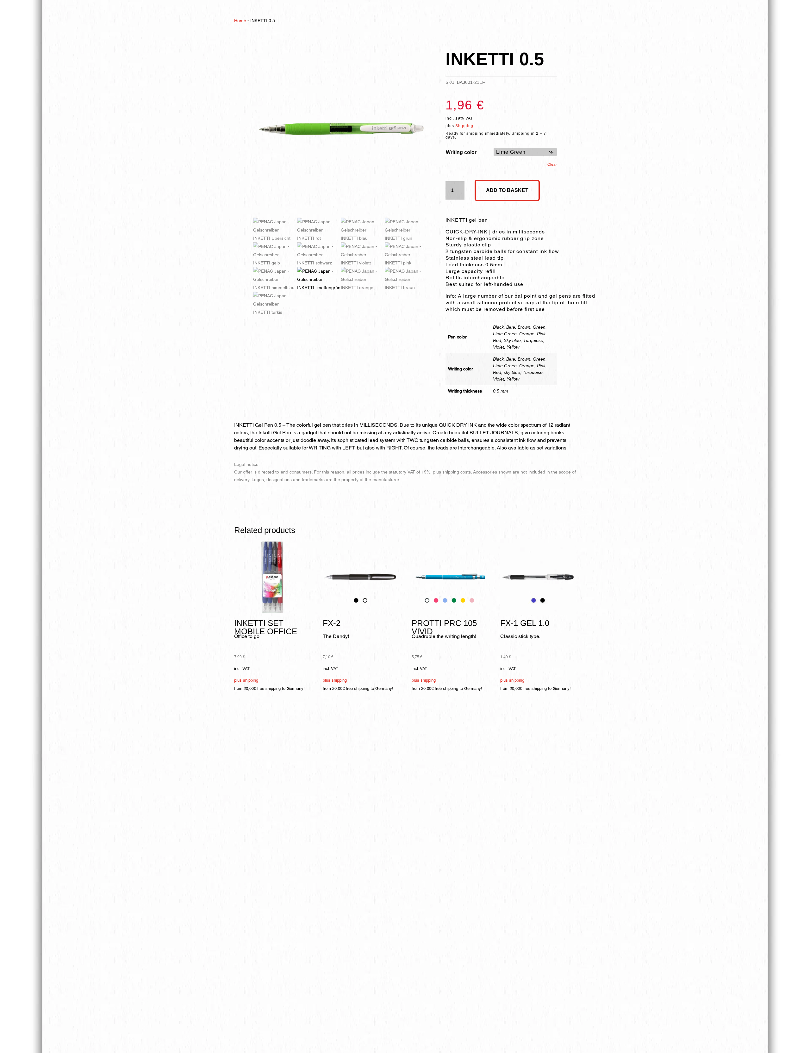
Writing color (461, 152)
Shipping (464, 126)
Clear (552, 164)
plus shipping (246, 680)
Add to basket (507, 190)
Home (240, 20)
